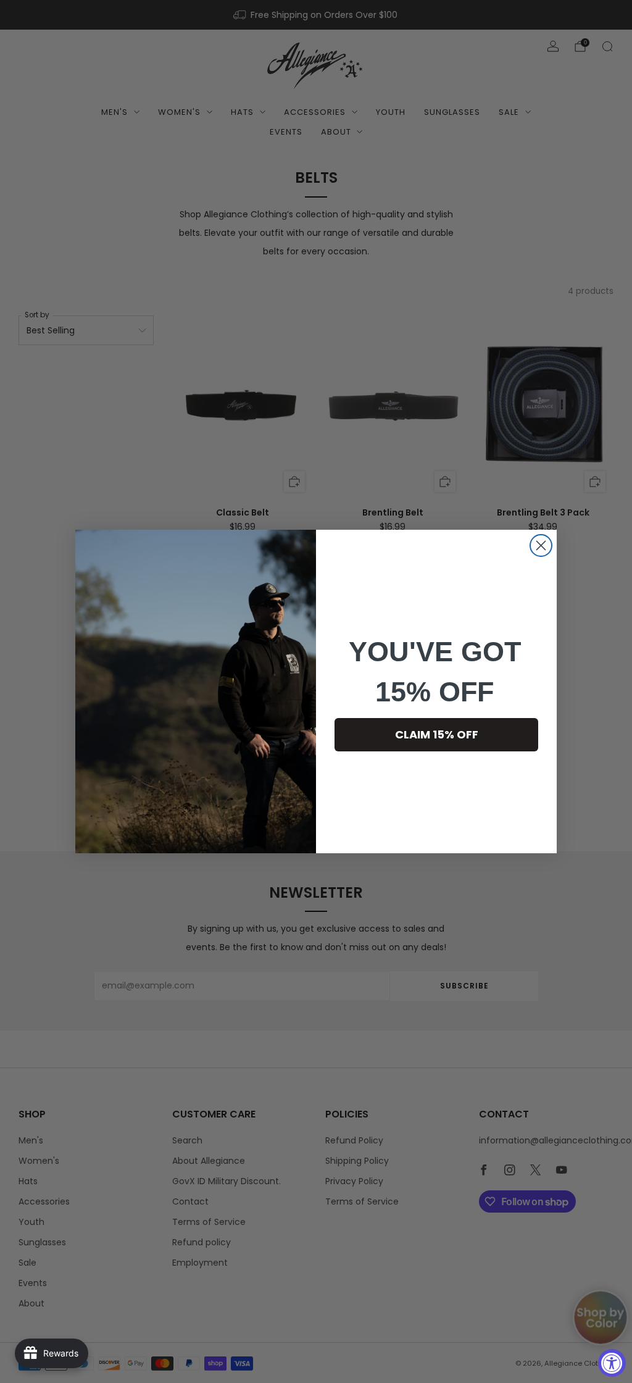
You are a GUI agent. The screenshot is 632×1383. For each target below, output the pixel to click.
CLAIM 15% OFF (436, 734)
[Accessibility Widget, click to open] (612, 1363)
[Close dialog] (541, 545)
